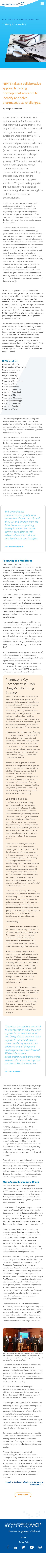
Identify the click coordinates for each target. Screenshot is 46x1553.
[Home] (13, 4)
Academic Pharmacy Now (29, 19)
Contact (24, 1537)
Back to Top (23, 1495)
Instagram (40, 1547)
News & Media (13, 19)
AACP (4, 19)
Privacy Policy (24, 1542)
